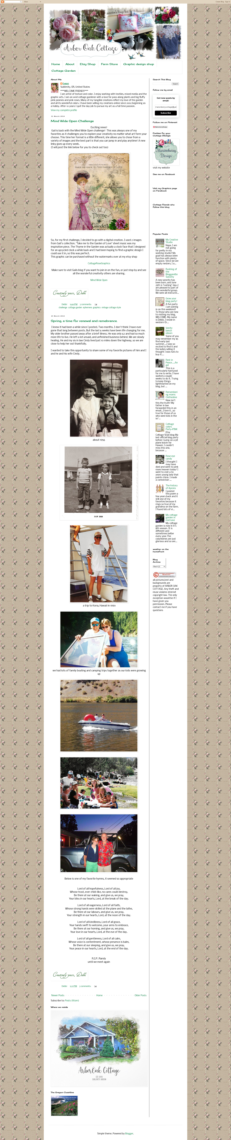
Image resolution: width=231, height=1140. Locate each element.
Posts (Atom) (72, 1001)
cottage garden (75, 308)
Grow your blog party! (171, 300)
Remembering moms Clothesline (172, 395)
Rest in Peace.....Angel (172, 363)
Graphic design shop (138, 64)
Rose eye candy (170, 457)
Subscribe (166, 113)
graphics (97, 308)
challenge (63, 308)
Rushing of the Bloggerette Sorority (172, 273)
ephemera (87, 308)
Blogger (129, 1134)
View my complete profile (64, 110)
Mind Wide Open (98, 280)
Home (55, 64)
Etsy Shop (88, 64)
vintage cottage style (111, 308)
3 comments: (86, 304)
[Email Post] (95, 304)
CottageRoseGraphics (99, 263)
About (69, 64)
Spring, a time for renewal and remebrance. (84, 321)
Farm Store (109, 64)
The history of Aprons (172, 487)
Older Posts (140, 995)
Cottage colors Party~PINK (171, 427)
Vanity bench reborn (169, 331)
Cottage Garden (63, 70)
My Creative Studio (172, 241)
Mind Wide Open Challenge (72, 121)
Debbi (66, 84)
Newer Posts (57, 995)
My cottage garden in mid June (171, 518)
